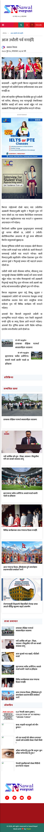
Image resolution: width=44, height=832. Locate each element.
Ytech (28, 829)
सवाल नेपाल (12, 47)
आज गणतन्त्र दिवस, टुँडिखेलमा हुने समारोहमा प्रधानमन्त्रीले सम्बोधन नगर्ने (20, 568)
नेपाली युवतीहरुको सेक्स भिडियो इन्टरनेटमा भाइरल (28, 765)
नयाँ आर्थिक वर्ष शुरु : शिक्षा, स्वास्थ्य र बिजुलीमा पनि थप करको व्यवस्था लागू (21, 458)
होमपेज (5, 33)
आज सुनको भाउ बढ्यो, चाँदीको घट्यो (27, 655)
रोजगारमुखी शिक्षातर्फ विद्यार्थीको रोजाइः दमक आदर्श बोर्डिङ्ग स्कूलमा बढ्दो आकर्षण (20, 605)
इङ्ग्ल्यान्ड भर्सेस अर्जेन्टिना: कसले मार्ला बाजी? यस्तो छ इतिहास (20, 495)
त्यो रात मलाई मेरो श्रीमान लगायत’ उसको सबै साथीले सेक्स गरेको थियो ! (29, 740)
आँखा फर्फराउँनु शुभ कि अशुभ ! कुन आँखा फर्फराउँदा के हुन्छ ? (29, 752)
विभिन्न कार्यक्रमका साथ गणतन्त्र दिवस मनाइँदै (20, 530)
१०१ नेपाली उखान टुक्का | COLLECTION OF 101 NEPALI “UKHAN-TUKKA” (28, 714)
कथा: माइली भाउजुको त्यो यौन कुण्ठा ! (27, 726)
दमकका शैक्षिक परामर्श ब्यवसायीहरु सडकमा (20, 419)
